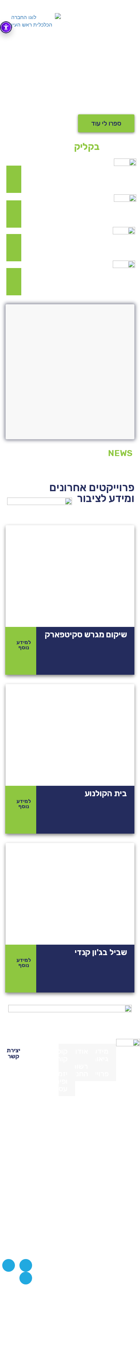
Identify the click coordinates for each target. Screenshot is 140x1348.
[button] (106, 123)
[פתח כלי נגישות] (6, 27)
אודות (81, 1051)
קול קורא (63, 1055)
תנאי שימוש (40, 1317)
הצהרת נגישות (40, 1302)
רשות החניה (81, 1070)
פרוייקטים (102, 1073)
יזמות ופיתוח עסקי (63, 1081)
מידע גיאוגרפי (102, 1055)
